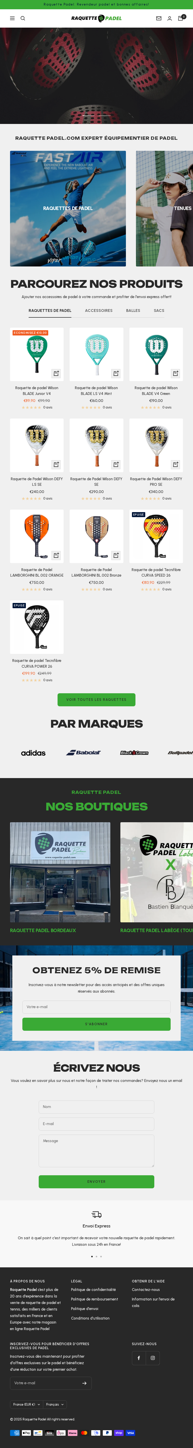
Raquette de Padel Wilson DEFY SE (96, 482)
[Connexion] (169, 18)
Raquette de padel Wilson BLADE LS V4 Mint (96, 391)
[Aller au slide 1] (92, 1256)
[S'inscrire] (84, 1383)
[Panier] (180, 18)
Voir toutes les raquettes (96, 700)
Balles (133, 310)
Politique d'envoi (84, 1308)
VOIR (33, 93)
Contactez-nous (146, 1289)
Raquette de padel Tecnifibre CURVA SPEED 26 (156, 573)
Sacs (159, 310)
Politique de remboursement (94, 1299)
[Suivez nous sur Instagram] (153, 1358)
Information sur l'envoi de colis (153, 1302)
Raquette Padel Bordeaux (43, 930)
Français (52, 1404)
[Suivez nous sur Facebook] (139, 1358)
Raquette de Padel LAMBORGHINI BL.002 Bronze (96, 573)
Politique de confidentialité (93, 1289)
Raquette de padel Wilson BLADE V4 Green (156, 391)
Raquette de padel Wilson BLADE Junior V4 (36, 391)
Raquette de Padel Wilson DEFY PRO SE (156, 482)
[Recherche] (23, 18)
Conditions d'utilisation (90, 1318)
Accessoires (99, 310)
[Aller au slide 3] (101, 1256)
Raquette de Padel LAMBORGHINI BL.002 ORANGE (37, 573)
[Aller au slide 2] (96, 1256)
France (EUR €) (24, 1404)
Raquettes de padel (50, 310)
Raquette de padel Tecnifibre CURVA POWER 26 (36, 663)
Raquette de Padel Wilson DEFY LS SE (37, 482)
